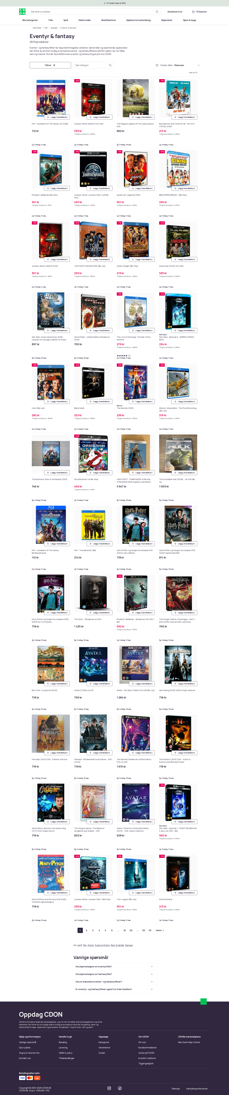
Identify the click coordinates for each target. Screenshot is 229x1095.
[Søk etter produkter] (157, 11)
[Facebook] (120, 1088)
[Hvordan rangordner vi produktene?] (157, 65)
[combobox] (95, 11)
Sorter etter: (166, 65)
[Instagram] (109, 1088)
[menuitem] (30, 20)
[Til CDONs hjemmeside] (22, 11)
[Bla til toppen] (203, 1001)
